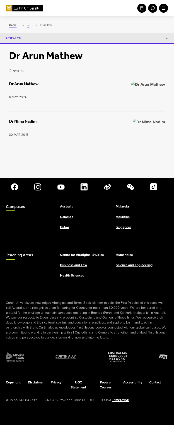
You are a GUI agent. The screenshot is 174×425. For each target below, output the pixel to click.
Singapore (123, 227)
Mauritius (123, 216)
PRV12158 (120, 400)
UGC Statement (78, 385)
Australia (66, 206)
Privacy (56, 382)
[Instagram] (37, 186)
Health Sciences (72, 275)
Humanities (124, 254)
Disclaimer (36, 382)
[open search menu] (151, 8)
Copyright (13, 382)
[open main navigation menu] (162, 8)
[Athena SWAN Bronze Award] (15, 357)
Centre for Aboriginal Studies (82, 254)
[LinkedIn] (84, 186)
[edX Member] (163, 357)
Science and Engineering (134, 265)
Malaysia (122, 206)
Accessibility (132, 382)
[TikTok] (153, 186)
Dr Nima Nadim (23, 121)
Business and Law (73, 265)
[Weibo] (107, 186)
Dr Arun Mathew (24, 83)
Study (140, 8)
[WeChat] (130, 186)
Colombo (66, 216)
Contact (155, 382)
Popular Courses (106, 385)
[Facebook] (14, 186)
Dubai (64, 227)
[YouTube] (61, 186)
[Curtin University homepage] (24, 8)
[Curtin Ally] (66, 357)
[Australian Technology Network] (117, 357)
